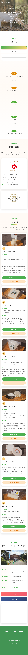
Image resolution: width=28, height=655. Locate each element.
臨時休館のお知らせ (14, 104)
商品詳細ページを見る (14, 277)
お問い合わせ (14, 643)
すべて (14, 47)
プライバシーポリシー (14, 636)
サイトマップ (14, 646)
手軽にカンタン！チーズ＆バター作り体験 (14, 76)
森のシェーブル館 (14, 631)
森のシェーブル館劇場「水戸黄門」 (14, 90)
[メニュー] (25, 2)
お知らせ (14, 51)
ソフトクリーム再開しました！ (14, 119)
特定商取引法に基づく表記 (14, 640)
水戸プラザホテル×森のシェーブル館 (14, 133)
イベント (14, 55)
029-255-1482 (15, 587)
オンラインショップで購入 (14, 281)
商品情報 (14, 58)
